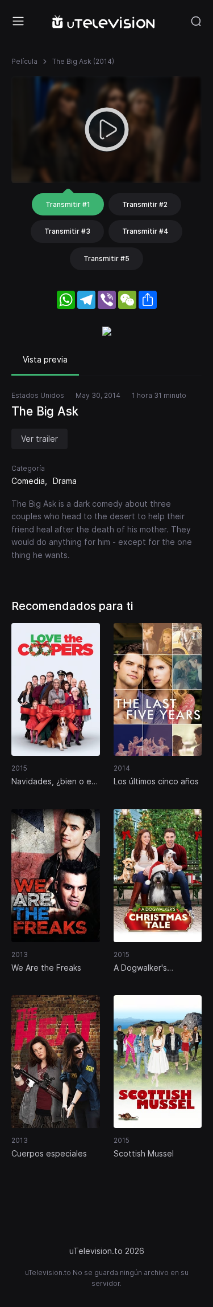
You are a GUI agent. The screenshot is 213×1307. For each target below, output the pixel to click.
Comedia (28, 481)
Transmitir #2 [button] (145, 204)
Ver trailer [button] (39, 438)
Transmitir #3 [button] (67, 231)
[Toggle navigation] (18, 21)
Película (24, 61)
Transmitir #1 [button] (67, 204)
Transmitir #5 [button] (106, 258)
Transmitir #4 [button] (145, 231)
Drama (65, 481)
